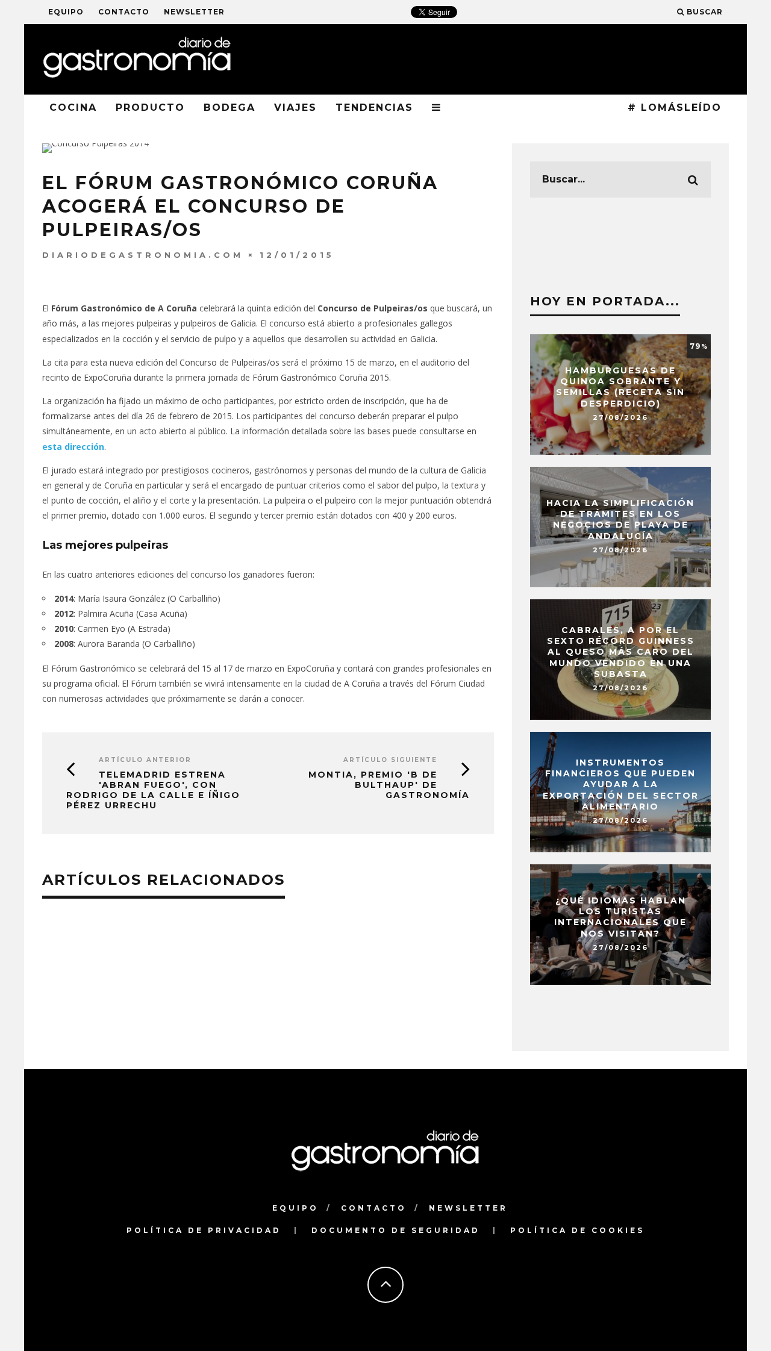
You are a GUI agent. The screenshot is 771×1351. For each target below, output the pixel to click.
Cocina (73, 107)
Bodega (229, 107)
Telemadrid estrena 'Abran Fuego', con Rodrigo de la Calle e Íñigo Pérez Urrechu (153, 789)
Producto (150, 107)
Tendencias (374, 107)
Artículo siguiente (390, 760)
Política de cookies (577, 1230)
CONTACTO (123, 11)
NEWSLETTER (194, 11)
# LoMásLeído (675, 107)
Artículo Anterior (145, 760)
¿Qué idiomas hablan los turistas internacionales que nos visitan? (620, 917)
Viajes (295, 107)
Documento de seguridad (395, 1230)
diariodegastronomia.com (142, 255)
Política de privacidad (203, 1230)
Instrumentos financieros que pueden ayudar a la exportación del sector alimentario (621, 784)
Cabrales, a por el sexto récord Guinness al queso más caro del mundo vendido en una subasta (621, 652)
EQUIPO (66, 11)
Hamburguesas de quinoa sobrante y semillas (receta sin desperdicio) (620, 387)
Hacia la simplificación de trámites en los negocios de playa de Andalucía (620, 519)
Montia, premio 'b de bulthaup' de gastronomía (389, 784)
